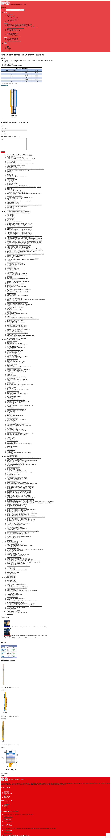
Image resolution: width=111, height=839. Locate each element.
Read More (3, 690)
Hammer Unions (4, 773)
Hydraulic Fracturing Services (14, 40)
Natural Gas (3, 649)
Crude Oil (3, 647)
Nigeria (8, 49)
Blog (5, 42)
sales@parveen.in (8, 832)
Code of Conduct (14, 17)
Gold (2, 653)
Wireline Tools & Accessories (13, 30)
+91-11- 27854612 (8, 817)
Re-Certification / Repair (12, 38)
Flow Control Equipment (12, 33)
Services (5, 37)
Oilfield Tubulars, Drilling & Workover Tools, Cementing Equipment (22, 26)
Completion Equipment (12, 31)
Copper (2, 656)
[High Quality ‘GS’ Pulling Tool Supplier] (5, 714)
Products (6, 23)
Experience (6, 808)
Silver (2, 655)
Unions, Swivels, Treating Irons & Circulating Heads (19, 25)
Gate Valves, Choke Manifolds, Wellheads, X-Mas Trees (19, 24)
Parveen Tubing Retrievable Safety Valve (10, 745)
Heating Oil (3, 652)
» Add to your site (14, 657)
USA (8, 46)
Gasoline (3, 650)
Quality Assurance (14, 19)
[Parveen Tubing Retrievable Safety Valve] (3, 742)
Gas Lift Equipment (11, 34)
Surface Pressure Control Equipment (15, 28)
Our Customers (10, 21)
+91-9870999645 (8, 830)
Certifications (10, 13)
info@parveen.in (7, 819)
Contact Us (3, 7)
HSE (5, 794)
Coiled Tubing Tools (11, 29)
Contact (5, 43)
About (5, 12)
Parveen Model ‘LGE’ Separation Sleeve (10, 687)
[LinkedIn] (1, 836)
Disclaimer (6, 791)
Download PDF (4, 85)
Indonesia (9, 48)
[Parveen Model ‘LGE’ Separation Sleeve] (3, 685)
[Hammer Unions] (10, 770)
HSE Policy (12, 16)
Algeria (8, 47)
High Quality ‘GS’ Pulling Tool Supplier (9, 716)
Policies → (11, 15)
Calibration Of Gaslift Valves (13, 35)
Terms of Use (7, 796)
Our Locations (7, 44)
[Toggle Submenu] (30, 155)
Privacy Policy (13, 20)
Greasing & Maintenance (12, 39)
